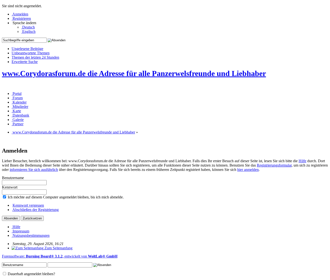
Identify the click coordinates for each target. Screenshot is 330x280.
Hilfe (302, 161)
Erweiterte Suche (25, 62)
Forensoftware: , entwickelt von (59, 256)
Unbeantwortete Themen (31, 53)
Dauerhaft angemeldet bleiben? (31, 274)
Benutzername (13, 178)
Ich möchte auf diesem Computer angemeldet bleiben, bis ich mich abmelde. (65, 197)
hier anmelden (248, 170)
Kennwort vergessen (28, 205)
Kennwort (9, 187)
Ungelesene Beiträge (27, 49)
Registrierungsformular (274, 165)
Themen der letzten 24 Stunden (35, 57)
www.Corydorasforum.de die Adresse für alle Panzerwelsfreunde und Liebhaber (134, 73)
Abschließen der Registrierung (35, 210)
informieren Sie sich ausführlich (34, 170)
